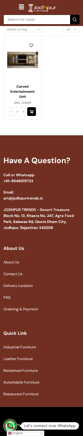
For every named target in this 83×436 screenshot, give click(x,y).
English (17, 433)
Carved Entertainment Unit (22, 91)
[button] (21, 6)
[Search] (74, 19)
